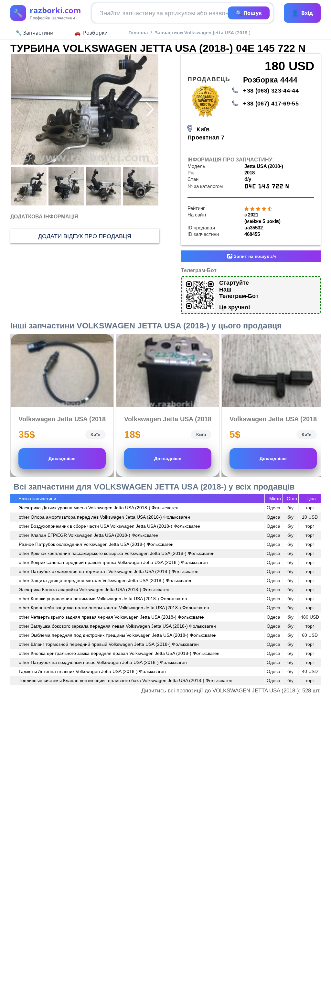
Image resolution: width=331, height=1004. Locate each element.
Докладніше (62, 458)
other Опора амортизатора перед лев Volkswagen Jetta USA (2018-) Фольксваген (104, 517)
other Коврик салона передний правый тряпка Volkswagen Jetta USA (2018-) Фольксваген (113, 562)
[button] (150, 109)
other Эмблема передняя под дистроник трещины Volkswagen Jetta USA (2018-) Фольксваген (118, 635)
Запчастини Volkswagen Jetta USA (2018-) (203, 32)
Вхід (302, 13)
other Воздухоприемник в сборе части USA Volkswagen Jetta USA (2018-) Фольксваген (109, 526)
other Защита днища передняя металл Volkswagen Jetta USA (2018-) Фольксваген (106, 580)
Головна (138, 32)
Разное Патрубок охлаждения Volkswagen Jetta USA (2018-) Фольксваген (96, 544)
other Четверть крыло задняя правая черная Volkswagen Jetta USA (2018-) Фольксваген (112, 617)
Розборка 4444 (270, 80)
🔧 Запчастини (34, 32)
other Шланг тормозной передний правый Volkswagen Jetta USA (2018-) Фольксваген (109, 644)
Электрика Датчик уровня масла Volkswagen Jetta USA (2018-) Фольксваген (98, 507)
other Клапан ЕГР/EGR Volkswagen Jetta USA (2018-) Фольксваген (88, 535)
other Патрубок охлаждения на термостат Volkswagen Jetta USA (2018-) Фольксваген (108, 571)
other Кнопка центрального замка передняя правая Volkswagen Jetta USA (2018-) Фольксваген (119, 653)
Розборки (95, 32)
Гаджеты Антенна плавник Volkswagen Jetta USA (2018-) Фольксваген (92, 671)
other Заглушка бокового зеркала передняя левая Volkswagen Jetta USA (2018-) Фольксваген (117, 626)
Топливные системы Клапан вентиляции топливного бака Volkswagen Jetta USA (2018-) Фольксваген (125, 680)
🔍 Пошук (249, 13)
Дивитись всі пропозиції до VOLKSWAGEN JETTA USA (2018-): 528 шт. (231, 691)
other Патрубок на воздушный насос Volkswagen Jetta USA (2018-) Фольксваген (103, 662)
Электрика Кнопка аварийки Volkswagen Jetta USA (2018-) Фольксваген (94, 589)
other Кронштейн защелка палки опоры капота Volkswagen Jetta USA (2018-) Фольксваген (114, 607)
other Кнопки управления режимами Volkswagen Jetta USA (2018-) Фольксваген (103, 598)
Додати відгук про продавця (84, 236)
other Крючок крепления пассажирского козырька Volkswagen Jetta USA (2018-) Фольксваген (117, 553)
